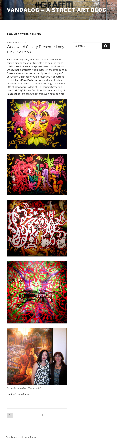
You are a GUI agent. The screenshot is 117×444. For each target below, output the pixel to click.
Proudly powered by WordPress (21, 437)
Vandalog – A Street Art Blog (57, 10)
